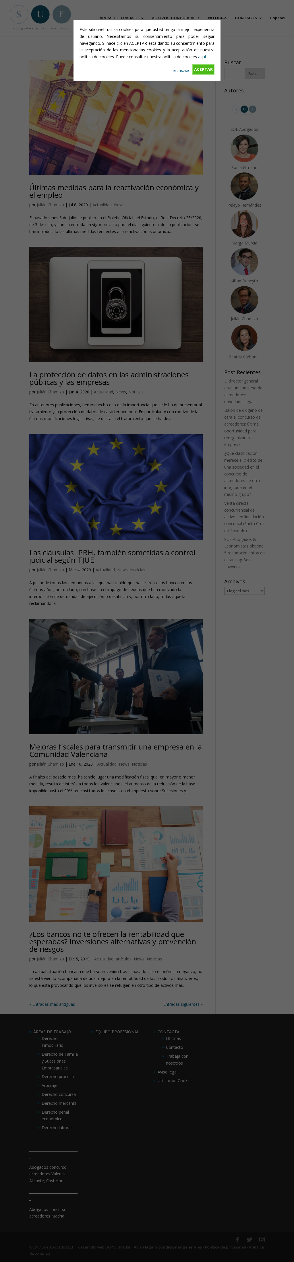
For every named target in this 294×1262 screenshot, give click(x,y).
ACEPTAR (203, 69)
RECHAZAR (181, 71)
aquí (202, 56)
